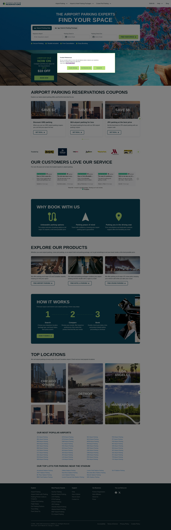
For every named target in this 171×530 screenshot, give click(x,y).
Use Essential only (86, 67)
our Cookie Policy (70, 63)
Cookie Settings (73, 67)
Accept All (99, 67)
